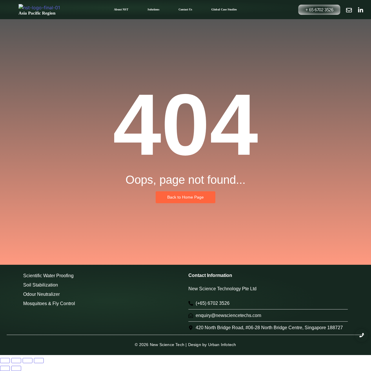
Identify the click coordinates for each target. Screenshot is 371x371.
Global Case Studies (224, 9)
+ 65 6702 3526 (319, 9)
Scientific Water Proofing (48, 275)
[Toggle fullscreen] (16, 360)
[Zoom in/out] (5, 360)
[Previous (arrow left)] (5, 368)
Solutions (153, 9)
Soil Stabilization (40, 284)
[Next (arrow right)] (16, 368)
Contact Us (185, 9)
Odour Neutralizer (41, 294)
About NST (121, 9)
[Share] (27, 360)
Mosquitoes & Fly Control (49, 303)
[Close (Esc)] (39, 360)
